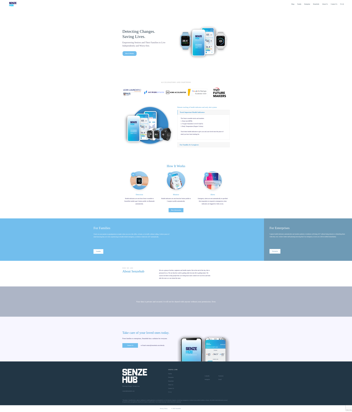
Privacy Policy (164, 408)
